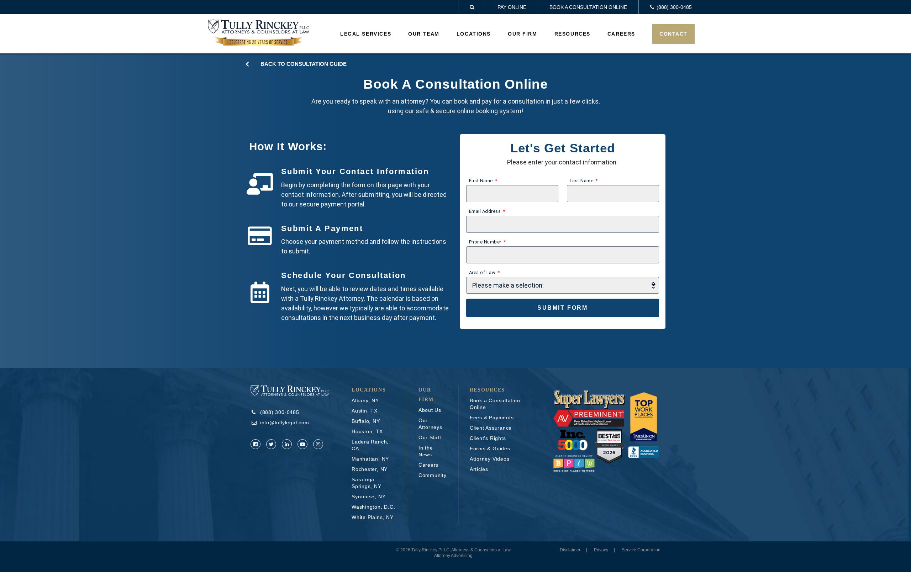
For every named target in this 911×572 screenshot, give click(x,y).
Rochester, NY (370, 469)
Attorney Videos (490, 459)
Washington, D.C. (373, 507)
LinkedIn (287, 444)
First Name (481, 180)
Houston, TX (367, 431)
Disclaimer (570, 549)
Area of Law (483, 272)
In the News (425, 451)
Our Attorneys (430, 424)
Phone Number (485, 242)
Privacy (601, 549)
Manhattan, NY (370, 459)
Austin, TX (365, 411)
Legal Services (365, 34)
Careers (621, 34)
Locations (474, 34)
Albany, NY (365, 400)
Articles (479, 469)
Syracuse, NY (368, 496)
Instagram (318, 444)
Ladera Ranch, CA (370, 445)
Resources (572, 34)
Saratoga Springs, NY (366, 483)
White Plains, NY (372, 517)
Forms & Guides (490, 448)
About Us (429, 410)
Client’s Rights (488, 438)
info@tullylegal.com (284, 422)
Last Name (582, 180)
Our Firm (522, 34)
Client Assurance (491, 428)
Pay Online (511, 7)
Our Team (423, 34)
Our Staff (429, 437)
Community (432, 475)
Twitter (271, 444)
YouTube (302, 444)
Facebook (255, 444)
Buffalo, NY (366, 421)
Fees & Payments (492, 417)
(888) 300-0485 (279, 412)
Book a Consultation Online (588, 7)
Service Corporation (641, 549)
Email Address (485, 211)
